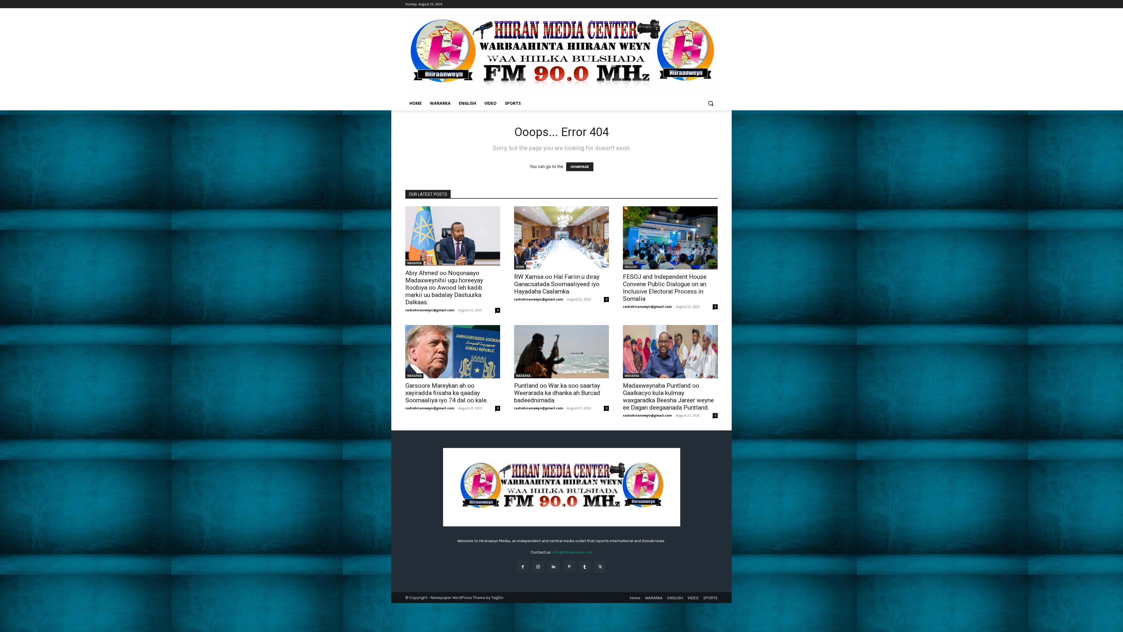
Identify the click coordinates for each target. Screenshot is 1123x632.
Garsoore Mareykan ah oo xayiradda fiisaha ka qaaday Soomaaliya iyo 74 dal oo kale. (446, 393)
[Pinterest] (569, 567)
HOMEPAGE (580, 167)
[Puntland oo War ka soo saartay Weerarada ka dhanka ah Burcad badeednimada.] (561, 351)
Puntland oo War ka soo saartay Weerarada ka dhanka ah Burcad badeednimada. (557, 393)
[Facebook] (522, 567)
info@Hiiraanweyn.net (572, 552)
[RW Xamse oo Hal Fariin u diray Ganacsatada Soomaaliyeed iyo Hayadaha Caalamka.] (561, 237)
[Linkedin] (553, 567)
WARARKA (414, 263)
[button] (711, 103)
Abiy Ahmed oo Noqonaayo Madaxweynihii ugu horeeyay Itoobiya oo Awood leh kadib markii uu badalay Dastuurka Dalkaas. (444, 287)
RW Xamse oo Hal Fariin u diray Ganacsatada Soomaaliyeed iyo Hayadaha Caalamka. (557, 284)
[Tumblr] (584, 567)
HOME (520, 267)
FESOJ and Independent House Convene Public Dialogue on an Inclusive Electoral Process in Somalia (665, 287)
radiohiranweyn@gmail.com (429, 310)
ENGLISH (631, 267)
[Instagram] (538, 567)
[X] (600, 567)
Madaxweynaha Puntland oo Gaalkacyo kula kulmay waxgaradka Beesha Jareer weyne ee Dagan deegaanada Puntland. (668, 396)
